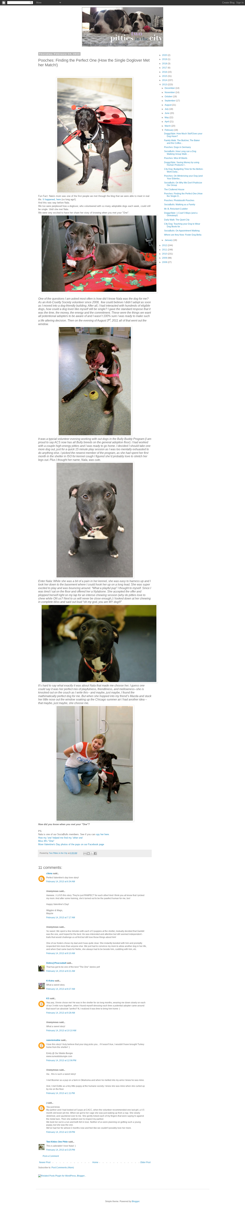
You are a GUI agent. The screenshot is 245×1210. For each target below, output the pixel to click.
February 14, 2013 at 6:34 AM (60, 881)
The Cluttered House (174, 189)
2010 (165, 254)
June (167, 113)
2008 (165, 262)
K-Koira (50, 980)
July (167, 109)
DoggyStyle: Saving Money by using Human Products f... (181, 163)
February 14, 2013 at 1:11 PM (60, 1093)
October (169, 96)
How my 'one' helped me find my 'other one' (60, 837)
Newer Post (44, 1162)
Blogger (135, 1201)
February (169, 130)
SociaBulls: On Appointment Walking (182, 230)
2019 (165, 59)
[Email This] (85, 853)
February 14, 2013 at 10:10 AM (61, 1030)
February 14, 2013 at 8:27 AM (60, 989)
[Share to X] (92, 853)
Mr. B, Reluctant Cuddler (176, 209)
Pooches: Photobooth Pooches (179, 200)
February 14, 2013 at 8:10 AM (60, 953)
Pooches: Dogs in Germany (177, 147)
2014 (165, 80)
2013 (165, 84)
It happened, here (52, 199)
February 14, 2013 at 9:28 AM (60, 1013)
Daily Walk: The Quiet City (176, 220)
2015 (165, 76)
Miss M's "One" (46, 841)
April (167, 121)
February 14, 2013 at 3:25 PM (60, 1150)
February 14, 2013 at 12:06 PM (61, 1060)
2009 (165, 258)
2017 (165, 67)
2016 (165, 72)
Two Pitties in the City (58, 853)
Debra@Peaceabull (56, 963)
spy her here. (102, 834)
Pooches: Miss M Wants (175, 158)
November (170, 92)
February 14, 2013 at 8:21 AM (60, 971)
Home (95, 1162)
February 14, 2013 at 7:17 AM (60, 917)
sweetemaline (53, 1040)
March (168, 126)
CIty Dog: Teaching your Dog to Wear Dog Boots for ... (182, 225)
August (168, 105)
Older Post (145, 1162)
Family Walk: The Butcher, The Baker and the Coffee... (182, 141)
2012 (165, 245)
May (167, 117)
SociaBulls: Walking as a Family (179, 204)
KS (47, 998)
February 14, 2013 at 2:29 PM (60, 1132)
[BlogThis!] (88, 853)
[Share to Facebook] (95, 853)
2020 (165, 55)
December (170, 88)
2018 (165, 63)
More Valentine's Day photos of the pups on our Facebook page (71, 844)
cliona (49, 873)
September (170, 100)
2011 (165, 249)
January (169, 240)
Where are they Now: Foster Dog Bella (182, 235)
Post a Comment (51, 1156)
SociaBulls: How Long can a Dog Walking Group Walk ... (180, 152)
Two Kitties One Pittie (57, 1142)
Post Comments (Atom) (62, 1167)
